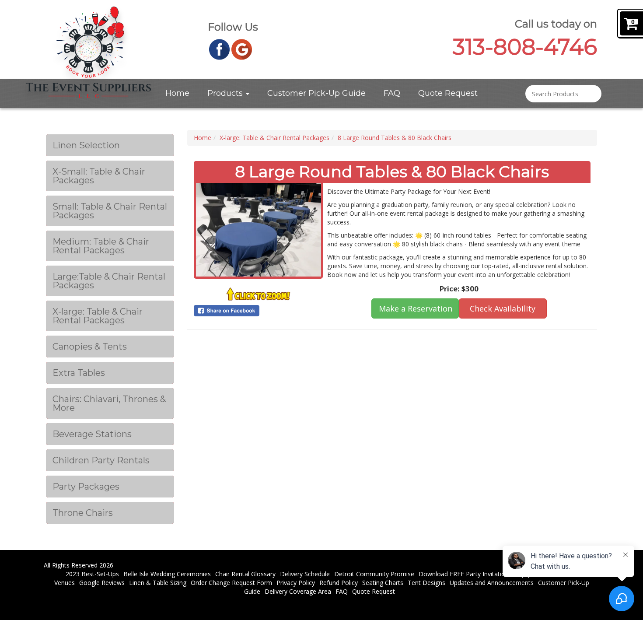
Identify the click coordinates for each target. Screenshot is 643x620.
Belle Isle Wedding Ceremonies (167, 574)
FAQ (392, 93)
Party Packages (85, 486)
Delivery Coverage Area (298, 591)
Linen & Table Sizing (157, 582)
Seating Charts (382, 582)
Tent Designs (426, 582)
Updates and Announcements (492, 582)
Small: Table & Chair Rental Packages (109, 211)
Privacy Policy (295, 582)
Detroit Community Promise (374, 574)
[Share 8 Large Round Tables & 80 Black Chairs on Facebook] (258, 310)
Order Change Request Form (231, 582)
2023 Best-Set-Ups (92, 574)
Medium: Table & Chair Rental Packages (100, 246)
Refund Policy (338, 582)
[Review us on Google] (241, 49)
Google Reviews (102, 582)
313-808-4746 (525, 47)
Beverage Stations (92, 434)
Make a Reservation (415, 308)
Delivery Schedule (305, 574)
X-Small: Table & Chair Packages (98, 176)
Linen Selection (86, 145)
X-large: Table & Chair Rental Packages (97, 316)
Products (226, 93)
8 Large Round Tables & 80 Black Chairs (394, 137)
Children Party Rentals (101, 460)
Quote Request (448, 93)
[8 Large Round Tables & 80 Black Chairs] (258, 230)
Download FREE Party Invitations (465, 574)
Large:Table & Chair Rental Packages (108, 281)
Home (177, 93)
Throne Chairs (82, 513)
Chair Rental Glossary (245, 574)
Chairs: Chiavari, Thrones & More (109, 403)
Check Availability (502, 308)
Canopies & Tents (89, 346)
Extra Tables (78, 373)
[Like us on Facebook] (219, 49)
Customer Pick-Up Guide (316, 93)
